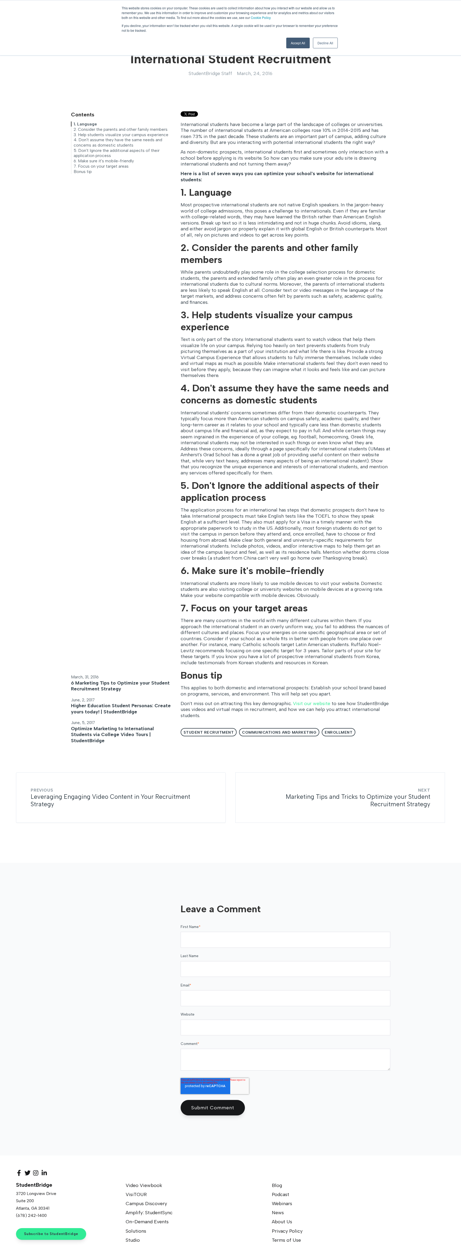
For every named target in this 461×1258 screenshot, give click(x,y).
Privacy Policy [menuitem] (287, 1231)
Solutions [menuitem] (136, 1231)
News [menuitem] (278, 1213)
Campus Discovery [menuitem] (146, 1203)
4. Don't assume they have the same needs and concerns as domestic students (118, 142)
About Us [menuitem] (282, 1222)
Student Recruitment (209, 732)
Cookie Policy (261, 17)
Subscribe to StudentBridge (51, 1234)
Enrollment (338, 732)
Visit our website (311, 703)
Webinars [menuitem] (282, 1203)
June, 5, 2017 (83, 722)
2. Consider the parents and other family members (121, 129)
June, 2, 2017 (83, 699)
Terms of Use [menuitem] (286, 1240)
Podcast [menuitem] (280, 1194)
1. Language (85, 124)
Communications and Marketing (279, 732)
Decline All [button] (325, 43)
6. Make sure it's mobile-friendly (104, 160)
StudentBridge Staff (210, 73)
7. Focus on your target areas (101, 166)
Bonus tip (83, 171)
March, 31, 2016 (85, 676)
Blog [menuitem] (277, 1185)
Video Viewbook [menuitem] (144, 1185)
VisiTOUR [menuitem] (136, 1194)
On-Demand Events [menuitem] (147, 1222)
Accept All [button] (298, 43)
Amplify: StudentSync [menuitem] (149, 1213)
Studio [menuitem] (133, 1240)
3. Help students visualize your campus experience (121, 134)
